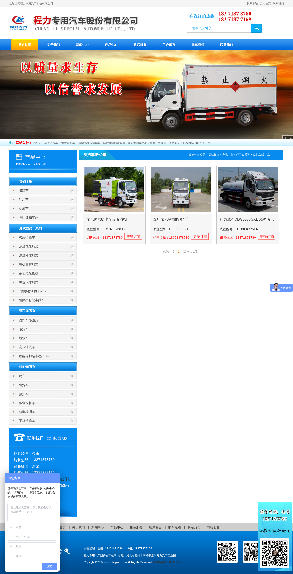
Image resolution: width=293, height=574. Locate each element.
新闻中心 (82, 44)
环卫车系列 (27, 311)
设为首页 (265, 3)
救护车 (24, 394)
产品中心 (111, 44)
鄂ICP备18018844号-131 (168, 562)
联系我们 (278, 3)
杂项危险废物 (28, 273)
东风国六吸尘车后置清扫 (107, 219)
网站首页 (24, 44)
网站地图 (213, 527)
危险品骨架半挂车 (32, 300)
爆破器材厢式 (28, 264)
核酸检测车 (27, 412)
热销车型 (25, 181)
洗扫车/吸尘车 (29, 320)
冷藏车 (24, 208)
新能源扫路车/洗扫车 (34, 356)
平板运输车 (27, 421)
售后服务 (140, 44)
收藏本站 (252, 3)
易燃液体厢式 (28, 255)
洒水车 (24, 199)
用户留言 (169, 44)
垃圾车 (24, 338)
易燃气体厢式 (28, 246)
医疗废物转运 (28, 217)
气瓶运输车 (27, 237)
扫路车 (24, 190)
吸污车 (24, 329)
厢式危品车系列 (30, 228)
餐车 (22, 376)
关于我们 (53, 44)
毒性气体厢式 (28, 282)
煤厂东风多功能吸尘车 (171, 219)
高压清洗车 (27, 347)
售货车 (24, 385)
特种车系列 (27, 367)
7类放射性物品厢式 (32, 291)
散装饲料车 (27, 403)
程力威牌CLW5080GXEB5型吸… (247, 219)
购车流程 (197, 44)
